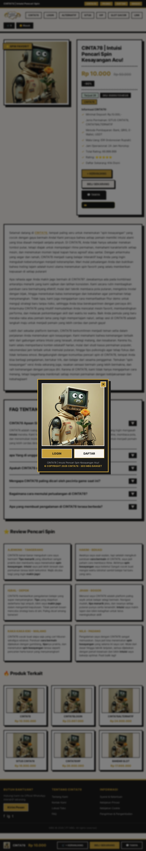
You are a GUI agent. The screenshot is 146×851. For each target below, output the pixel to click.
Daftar (89, 453)
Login (56, 453)
